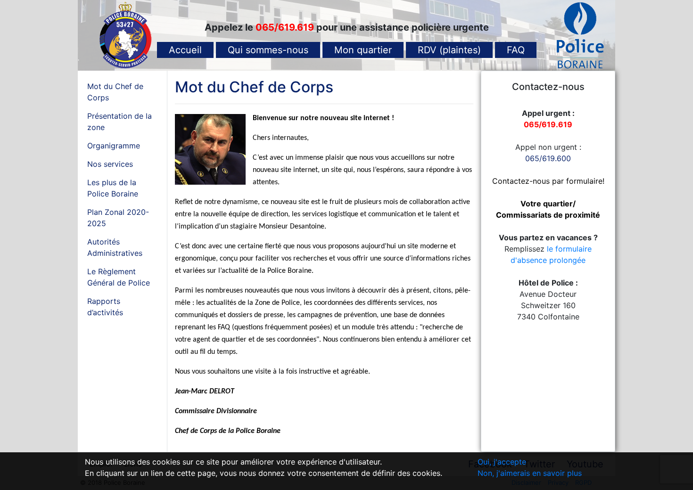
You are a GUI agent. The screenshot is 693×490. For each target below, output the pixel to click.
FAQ (516, 50)
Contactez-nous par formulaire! (548, 181)
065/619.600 (548, 158)
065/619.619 (286, 27)
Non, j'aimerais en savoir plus (530, 473)
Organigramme (113, 145)
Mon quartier (363, 50)
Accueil (185, 50)
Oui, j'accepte (502, 461)
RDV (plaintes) (449, 50)
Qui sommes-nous (268, 50)
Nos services (110, 164)
